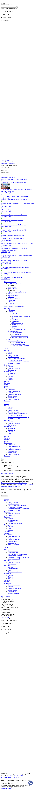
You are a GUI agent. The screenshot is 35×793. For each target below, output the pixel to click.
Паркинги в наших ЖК (18, 329)
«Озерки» (11, 302)
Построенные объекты (15, 341)
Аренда (10, 378)
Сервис (6, 384)
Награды (10, 392)
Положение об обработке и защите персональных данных (17, 485)
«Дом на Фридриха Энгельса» (17, 292)
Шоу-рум (10, 339)
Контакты (7, 401)
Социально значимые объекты (20, 345)
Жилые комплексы (10, 282)
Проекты (7, 308)
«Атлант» (11, 303)
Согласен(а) (4, 495)
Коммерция (23, 179)
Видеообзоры (12, 370)
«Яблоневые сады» (14, 298)
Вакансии (7, 386)
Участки (10, 379)
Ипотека (7, 350)
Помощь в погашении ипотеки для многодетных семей (18, 362)
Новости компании (14, 368)
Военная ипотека (13, 355)
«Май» (10, 293)
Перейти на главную (7, 473)
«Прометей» (11, 300)
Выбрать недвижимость (8, 163)
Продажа (10, 376)
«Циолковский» (13, 295)
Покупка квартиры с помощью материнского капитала (17, 359)
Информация (12, 397)
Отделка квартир (13, 331)
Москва (10, 306)
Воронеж (21, 306)
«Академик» (12, 287)
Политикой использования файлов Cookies (14, 483)
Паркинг (7, 381)
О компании (8, 388)
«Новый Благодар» (14, 288)
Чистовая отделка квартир (19, 336)
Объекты (3, 179)
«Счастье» (11, 297)
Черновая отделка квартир (19, 337)
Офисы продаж (5, 596)
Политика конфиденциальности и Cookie (12, 776)
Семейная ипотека (13, 357)
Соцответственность (14, 394)
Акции (6, 349)
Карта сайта (12, 775)
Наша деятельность (14, 391)
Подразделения (12, 396)
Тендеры (7, 383)
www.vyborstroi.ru (6, 788)
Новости (7, 365)
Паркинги (10, 179)
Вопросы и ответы (13, 399)
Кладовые (16, 179)
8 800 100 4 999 (5, 617)
